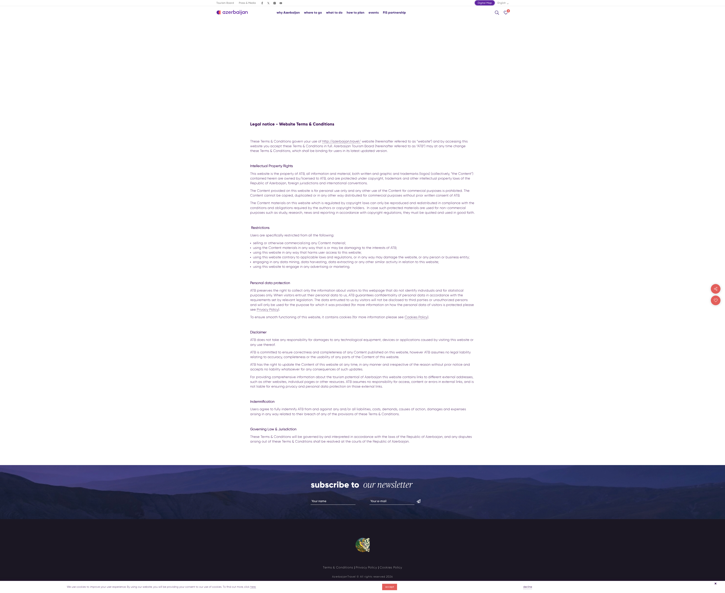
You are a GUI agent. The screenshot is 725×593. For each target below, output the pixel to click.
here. (253, 586)
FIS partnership (394, 13)
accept (389, 586)
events (374, 13)
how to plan (355, 13)
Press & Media (247, 2)
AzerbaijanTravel (344, 576)
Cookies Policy (416, 317)
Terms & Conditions (338, 567)
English (501, 2)
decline (527, 586)
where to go (313, 13)
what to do (334, 13)
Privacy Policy (267, 309)
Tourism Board (225, 2)
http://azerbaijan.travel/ (341, 141)
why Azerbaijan (288, 13)
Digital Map (485, 2)
